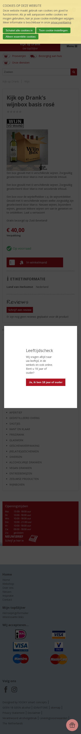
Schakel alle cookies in (19, 30)
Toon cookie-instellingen (53, 30)
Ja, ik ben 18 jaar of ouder (45, 382)
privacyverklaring (61, 22)
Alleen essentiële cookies (21, 36)
